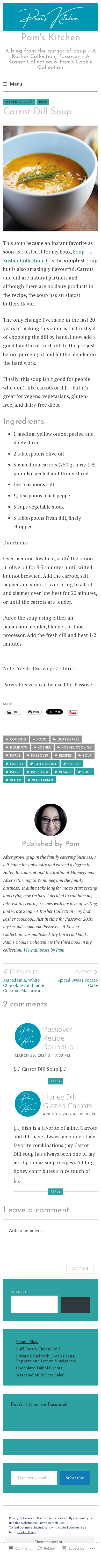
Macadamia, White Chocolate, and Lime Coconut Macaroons (23, 980)
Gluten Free (68, 739)
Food (42, 739)
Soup (87, 772)
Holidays (18, 747)
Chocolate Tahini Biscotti (39, 1368)
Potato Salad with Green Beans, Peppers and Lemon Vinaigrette (46, 1358)
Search (18, 1291)
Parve (15, 755)
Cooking (18, 739)
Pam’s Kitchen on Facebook (39, 1404)
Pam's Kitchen (50, 38)
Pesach (65, 772)
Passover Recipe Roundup (58, 1037)
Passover (39, 755)
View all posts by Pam (43, 950)
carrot (17, 764)
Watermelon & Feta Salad (40, 1375)
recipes (65, 755)
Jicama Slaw (27, 1341)
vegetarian (42, 780)
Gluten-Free (45, 764)
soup (87, 755)
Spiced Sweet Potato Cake (77, 977)
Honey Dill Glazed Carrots (67, 1101)
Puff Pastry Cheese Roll (38, 1349)
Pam (42, 102)
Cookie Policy (26, 1532)
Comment (80, 1268)
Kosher (44, 747)
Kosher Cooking (77, 747)
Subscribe (75, 1478)
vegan (15, 780)
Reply (56, 1081)
